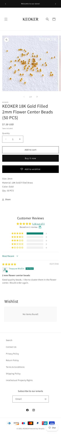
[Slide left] (24, 96)
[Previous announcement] (5, 4)
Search (9, 340)
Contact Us (11, 347)
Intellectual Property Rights (19, 380)
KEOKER (26, 429)
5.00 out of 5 (38, 223)
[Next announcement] (55, 4)
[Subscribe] (45, 399)
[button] (6, 19)
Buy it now (30, 158)
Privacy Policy (12, 353)
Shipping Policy (13, 373)
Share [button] (8, 199)
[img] (9, 264)
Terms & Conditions (15, 367)
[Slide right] (37, 96)
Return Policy (12, 360)
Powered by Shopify (36, 429)
